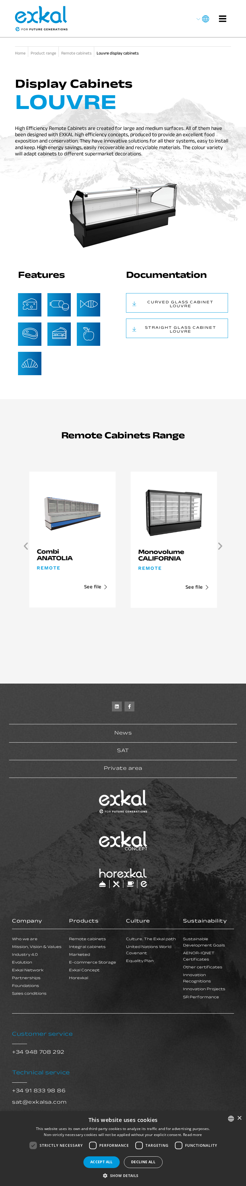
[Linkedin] (117, 706)
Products (83, 921)
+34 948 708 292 (38, 1052)
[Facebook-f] (129, 706)
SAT (123, 751)
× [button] (239, 1118)
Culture (138, 921)
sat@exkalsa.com (39, 1102)
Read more (192, 1134)
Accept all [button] (101, 1161)
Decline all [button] (143, 1161)
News (123, 733)
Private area (123, 768)
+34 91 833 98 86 (38, 1091)
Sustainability (205, 921)
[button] (26, 546)
